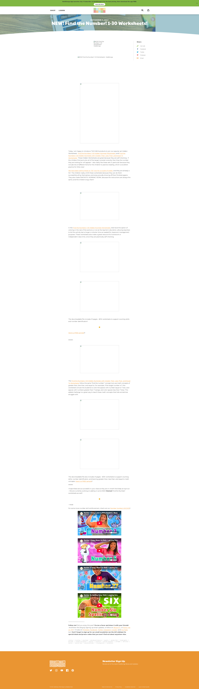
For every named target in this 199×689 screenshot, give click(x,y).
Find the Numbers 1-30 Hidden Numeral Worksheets (96, 153)
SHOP (53, 10)
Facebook (93, 630)
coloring (70, 640)
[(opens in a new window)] (51, 670)
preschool (98, 641)
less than (70, 641)
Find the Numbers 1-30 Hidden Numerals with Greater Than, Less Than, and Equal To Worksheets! (96, 156)
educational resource (96, 640)
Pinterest (86, 630)
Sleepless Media (69, 686)
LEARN (62, 10)
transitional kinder (89, 643)
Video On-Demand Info (107, 686)
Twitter (100, 630)
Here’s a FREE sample (76, 333)
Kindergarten (123, 640)
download (85, 640)
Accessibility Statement (130, 686)
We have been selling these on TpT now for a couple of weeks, (90, 171)
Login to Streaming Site (144, 686)
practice (91, 641)
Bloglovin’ (117, 627)
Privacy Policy (118, 686)
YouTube (124, 630)
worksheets (110, 643)
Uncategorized (100, 643)
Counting (77, 640)
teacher (70, 643)
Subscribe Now (99, 4)
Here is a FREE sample (84, 481)
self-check (125, 641)
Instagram (107, 630)
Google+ (115, 630)
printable (118, 641)
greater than (114, 640)
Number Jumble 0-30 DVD (120, 508)
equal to (106, 640)
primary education (108, 641)
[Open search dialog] (142, 10)
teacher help (78, 643)
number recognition (81, 641)
